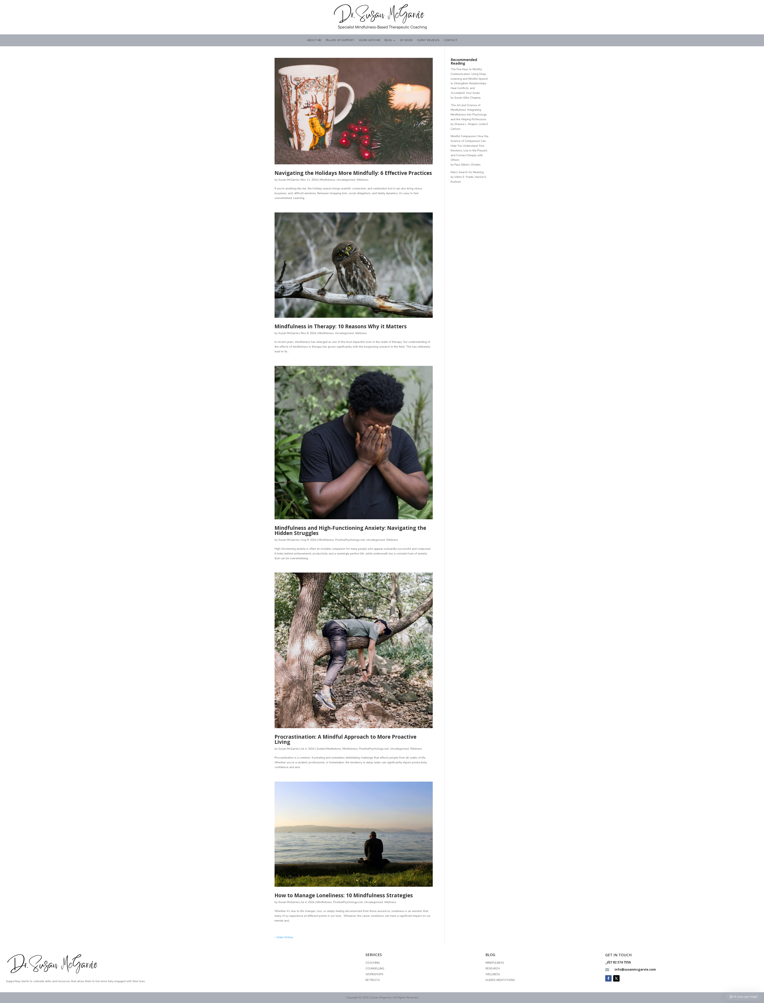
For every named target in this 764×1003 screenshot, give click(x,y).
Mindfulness (327, 180)
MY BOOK (406, 40)
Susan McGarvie (288, 180)
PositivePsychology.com (350, 540)
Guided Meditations (329, 749)
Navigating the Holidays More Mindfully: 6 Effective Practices (353, 172)
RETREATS (372, 980)
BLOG (388, 40)
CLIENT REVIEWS (428, 40)
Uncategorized (346, 180)
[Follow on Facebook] (608, 978)
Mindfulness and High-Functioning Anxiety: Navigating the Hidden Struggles (350, 530)
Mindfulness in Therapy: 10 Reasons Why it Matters (341, 326)
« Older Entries (284, 937)
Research (492, 968)
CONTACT (450, 40)
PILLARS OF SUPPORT (340, 40)
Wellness (362, 180)
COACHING (372, 963)
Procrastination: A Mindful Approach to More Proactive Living (345, 739)
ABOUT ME (314, 40)
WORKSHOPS (374, 974)
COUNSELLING (374, 968)
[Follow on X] (616, 978)
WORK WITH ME (369, 40)
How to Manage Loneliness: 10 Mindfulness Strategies (344, 895)
